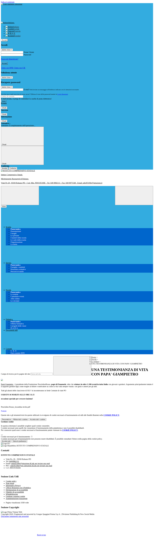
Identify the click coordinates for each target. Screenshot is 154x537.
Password (27, 55)
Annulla (4, 168)
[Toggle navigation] (20, 195)
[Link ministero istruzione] (11, 4)
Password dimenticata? (9, 59)
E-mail (26, 89)
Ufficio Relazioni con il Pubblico (18, 488)
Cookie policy (11, 481)
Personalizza (6, 419)
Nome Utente (29, 52)
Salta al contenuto (7, 2)
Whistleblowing (12, 494)
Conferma (13, 168)
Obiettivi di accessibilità (15, 492)
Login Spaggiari (62, 94)
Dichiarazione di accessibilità (17, 490)
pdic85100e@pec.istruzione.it (31, 466)
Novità (93, 359)
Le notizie (95, 362)
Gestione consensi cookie (15, 496)
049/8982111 (14, 461)
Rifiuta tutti (20, 419)
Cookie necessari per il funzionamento (15, 437)
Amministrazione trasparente (16, 499)
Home (93, 357)
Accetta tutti (37, 419)
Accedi (4, 40)
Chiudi (4, 108)
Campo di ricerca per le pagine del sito (15, 374)
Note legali (10, 483)
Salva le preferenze (19, 441)
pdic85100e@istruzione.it (30, 463)
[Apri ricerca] (134, 195)
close (4, 206)
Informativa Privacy (13, 486)
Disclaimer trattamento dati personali (15, 516)
